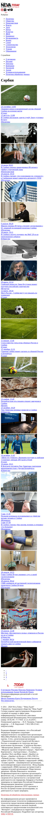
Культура (9, 32)
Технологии (11, 47)
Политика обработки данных (18, 74)
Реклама (9, 61)
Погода (35, 698)
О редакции (10, 59)
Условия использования (15, 72)
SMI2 (3, 814)
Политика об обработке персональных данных (20, 795)
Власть (8, 25)
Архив (8, 70)
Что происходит (8, 701)
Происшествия (12, 23)
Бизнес (8, 40)
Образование (11, 51)
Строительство (12, 45)
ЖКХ (8, 34)
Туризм (9, 49)
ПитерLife (10, 68)
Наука (8, 30)
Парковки (11, 698)
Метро (4, 698)
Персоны (9, 64)
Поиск (31, 692)
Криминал (10, 36)
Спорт (8, 42)
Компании (10, 66)
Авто (8, 27)
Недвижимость (12, 38)
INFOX (10, 814)
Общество (10, 21)
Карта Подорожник (23, 698)
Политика (10, 19)
